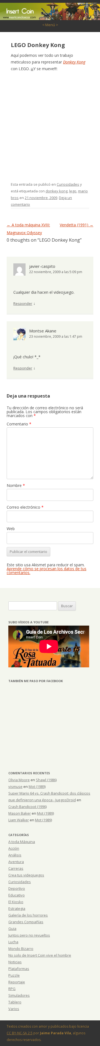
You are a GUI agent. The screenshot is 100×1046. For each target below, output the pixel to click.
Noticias (15, 961)
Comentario (19, 424)
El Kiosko (15, 901)
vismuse (15, 786)
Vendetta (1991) (76, 224)
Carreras (15, 868)
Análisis (14, 855)
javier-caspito (42, 266)
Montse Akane (42, 331)
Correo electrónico (25, 507)
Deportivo (16, 888)
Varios (13, 1008)
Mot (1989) (37, 786)
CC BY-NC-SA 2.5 (19, 1033)
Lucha (13, 941)
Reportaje (16, 981)
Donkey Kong (74, 62)
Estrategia (16, 908)
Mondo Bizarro (20, 948)
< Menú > (50, 24)
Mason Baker (19, 813)
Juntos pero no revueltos (29, 935)
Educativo (16, 895)
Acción (13, 848)
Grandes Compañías (25, 921)
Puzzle (14, 975)
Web (11, 528)
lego (72, 190)
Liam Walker (18, 819)
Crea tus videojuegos (26, 875)
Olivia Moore (19, 779)
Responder (22, 303)
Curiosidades (68, 184)
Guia (12, 928)
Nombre (16, 485)
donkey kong (57, 190)
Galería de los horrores (28, 915)
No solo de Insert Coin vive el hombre (39, 955)
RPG (12, 988)
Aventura (16, 861)
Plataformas (18, 968)
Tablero (14, 1002)
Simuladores (19, 995)
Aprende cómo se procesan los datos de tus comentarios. (46, 570)
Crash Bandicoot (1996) (27, 806)
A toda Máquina (21, 841)
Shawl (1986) (46, 779)
